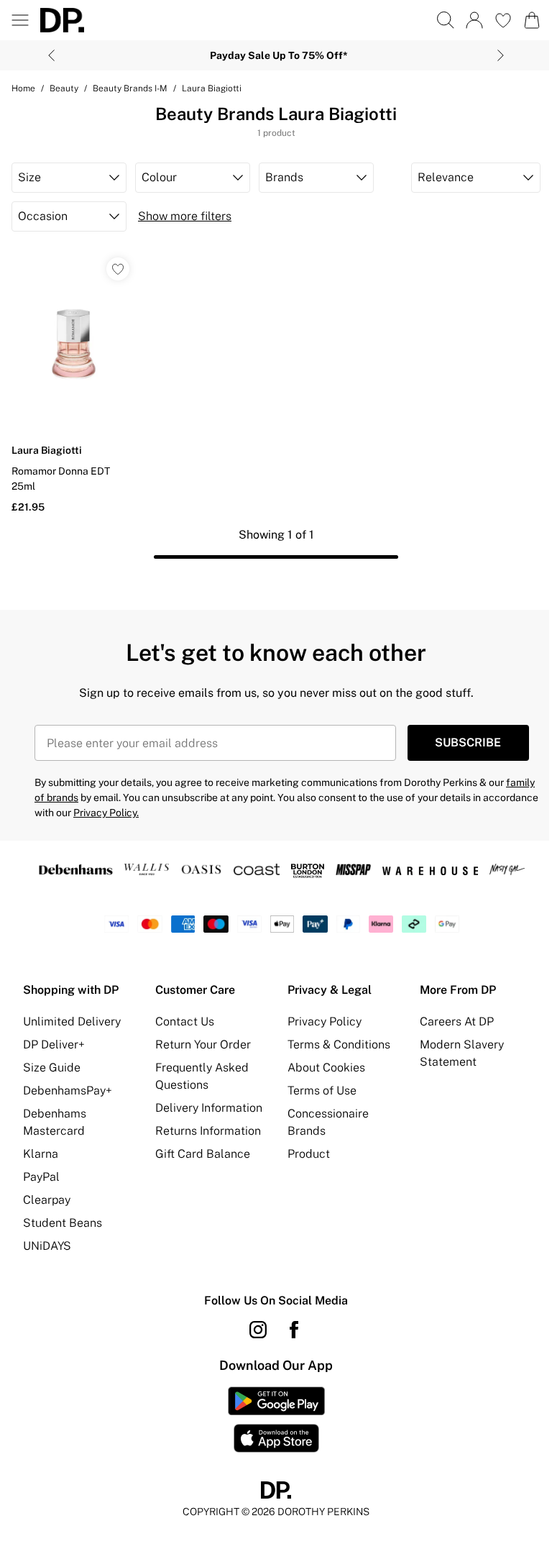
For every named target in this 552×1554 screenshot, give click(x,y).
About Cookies (326, 1067)
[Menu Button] (20, 20)
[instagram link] (258, 1329)
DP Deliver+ (54, 1044)
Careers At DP (457, 1021)
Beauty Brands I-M (130, 88)
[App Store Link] (276, 1419)
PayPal (41, 1177)
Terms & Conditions (339, 1044)
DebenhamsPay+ (67, 1090)
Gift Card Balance (202, 1154)
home (23, 88)
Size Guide (51, 1067)
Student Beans (62, 1223)
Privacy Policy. (106, 812)
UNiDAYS (47, 1246)
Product (309, 1154)
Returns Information (208, 1131)
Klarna (40, 1154)
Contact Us (184, 1021)
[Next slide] (501, 55)
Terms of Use (322, 1090)
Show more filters (184, 216)
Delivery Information (208, 1108)
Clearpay (46, 1200)
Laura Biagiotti (212, 88)
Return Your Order (203, 1044)
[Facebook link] (294, 1329)
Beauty (64, 88)
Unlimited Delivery (72, 1021)
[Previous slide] (51, 55)
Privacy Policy (325, 1021)
